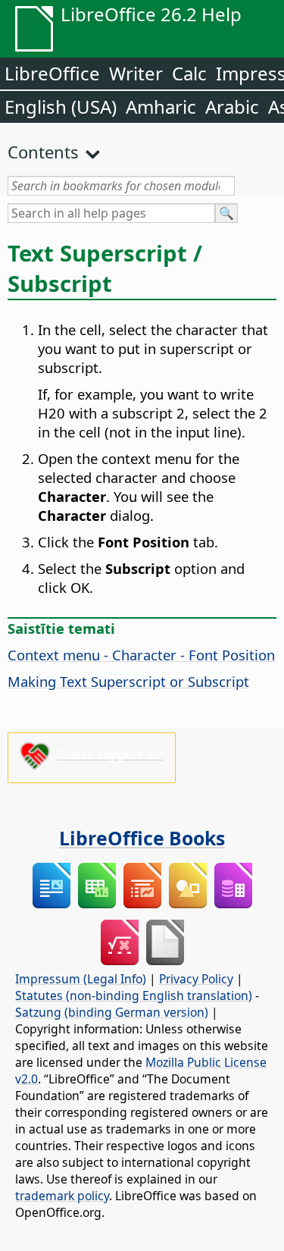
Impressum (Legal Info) (80, 978)
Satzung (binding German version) (111, 1012)
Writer (136, 73)
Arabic (232, 106)
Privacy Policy (196, 978)
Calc (189, 73)
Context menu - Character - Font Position (141, 654)
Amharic (161, 106)
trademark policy (62, 1195)
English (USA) (61, 106)
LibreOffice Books (142, 838)
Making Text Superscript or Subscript (128, 681)
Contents (43, 151)
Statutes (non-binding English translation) (133, 995)
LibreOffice (52, 73)
